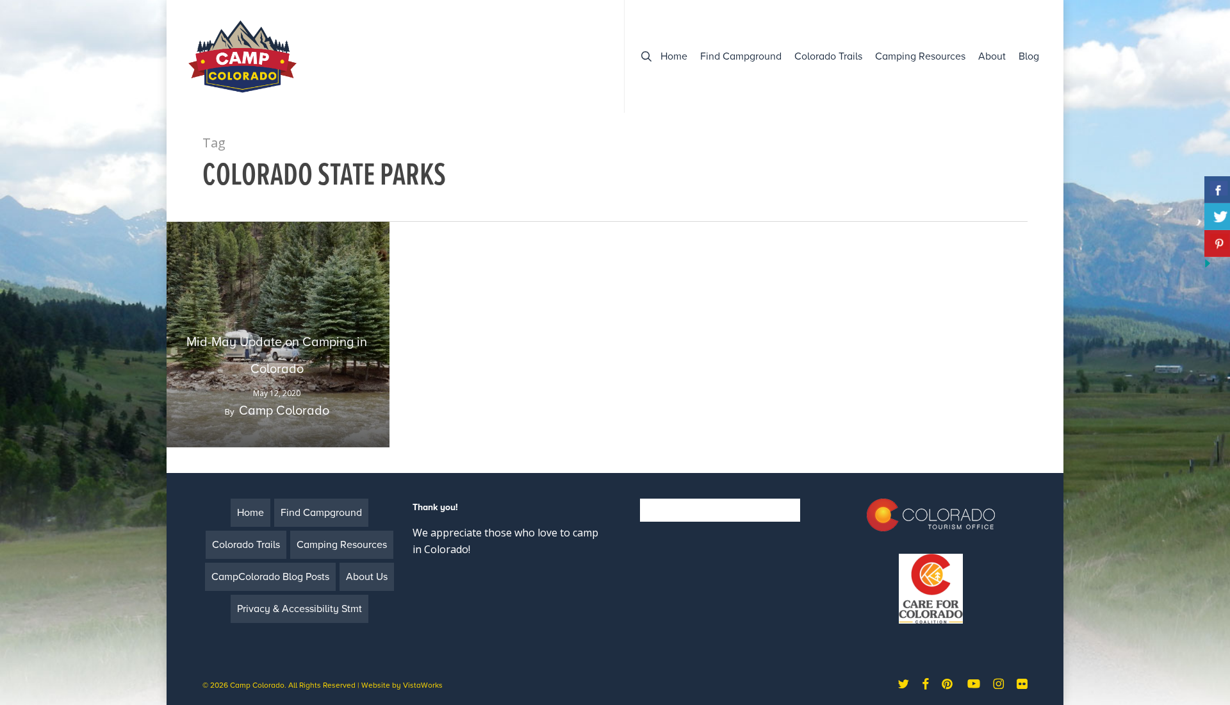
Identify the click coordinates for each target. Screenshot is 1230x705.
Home (250, 512)
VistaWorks (423, 685)
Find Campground (321, 512)
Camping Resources (342, 544)
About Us (367, 576)
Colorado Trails (246, 544)
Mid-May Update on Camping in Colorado (276, 356)
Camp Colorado (284, 411)
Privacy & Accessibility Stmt (299, 608)
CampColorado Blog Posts (270, 576)
